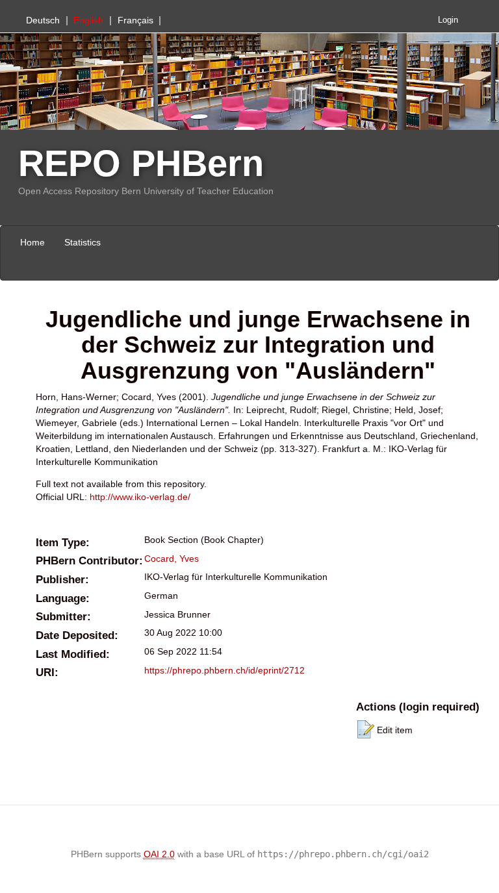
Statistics (82, 242)
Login (448, 20)
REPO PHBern (141, 163)
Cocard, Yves (171, 558)
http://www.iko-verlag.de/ (140, 497)
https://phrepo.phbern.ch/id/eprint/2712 (224, 670)
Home (32, 242)
